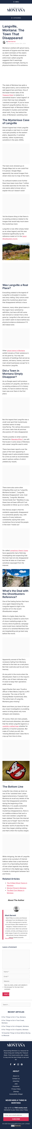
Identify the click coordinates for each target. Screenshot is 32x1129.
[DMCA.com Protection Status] (16, 1126)
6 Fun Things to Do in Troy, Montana (14, 1017)
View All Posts (9, 938)
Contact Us (16, 1078)
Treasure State (7, 95)
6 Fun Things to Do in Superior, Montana (15, 1029)
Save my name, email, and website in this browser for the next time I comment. (15, 987)
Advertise (16, 1081)
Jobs (16, 1084)
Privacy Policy (16, 1089)
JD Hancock (9, 782)
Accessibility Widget (16, 1094)
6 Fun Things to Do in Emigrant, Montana (15, 1026)
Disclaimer (16, 1086)
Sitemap (16, 1091)
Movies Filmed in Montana (16, 888)
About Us (16, 1076)
